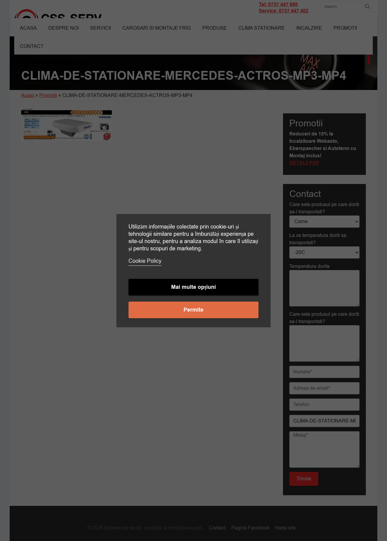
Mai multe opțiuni (193, 287)
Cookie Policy (144, 261)
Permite (193, 310)
